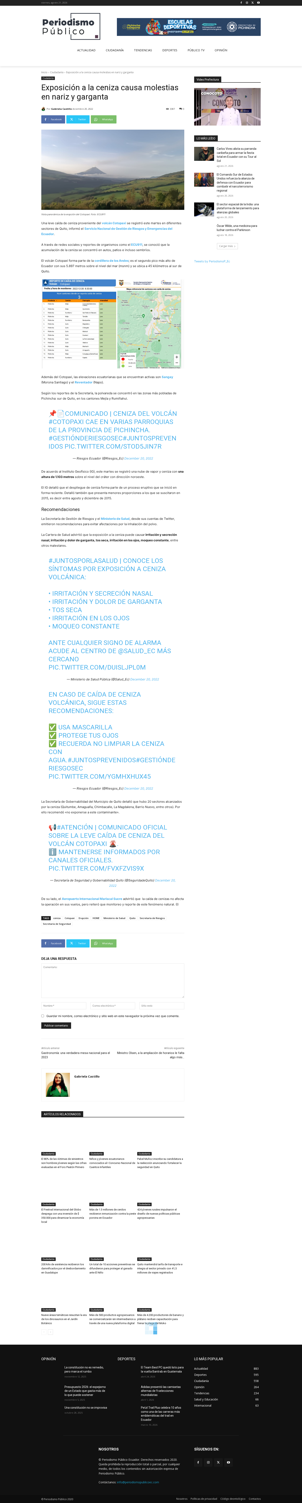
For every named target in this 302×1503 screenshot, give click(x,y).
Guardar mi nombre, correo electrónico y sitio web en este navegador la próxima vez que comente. (112, 1016)
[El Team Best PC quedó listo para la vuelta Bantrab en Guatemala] (128, 1373)
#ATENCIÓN (75, 827)
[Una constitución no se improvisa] (51, 1413)
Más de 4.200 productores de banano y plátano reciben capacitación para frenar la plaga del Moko (160, 1319)
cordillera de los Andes (112, 261)
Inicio (44, 72)
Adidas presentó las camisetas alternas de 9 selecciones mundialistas (161, 1391)
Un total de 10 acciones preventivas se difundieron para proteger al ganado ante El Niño (112, 1268)
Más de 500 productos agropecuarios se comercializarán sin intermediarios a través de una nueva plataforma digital (112, 1319)
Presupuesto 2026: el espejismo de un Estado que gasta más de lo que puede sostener (85, 1391)
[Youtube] (258, 3)
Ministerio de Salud (115, 519)
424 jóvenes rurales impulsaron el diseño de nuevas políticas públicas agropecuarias (158, 1213)
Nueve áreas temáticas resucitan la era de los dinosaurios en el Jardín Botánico (64, 1319)
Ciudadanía (56, 72)
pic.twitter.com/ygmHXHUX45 (99, 776)
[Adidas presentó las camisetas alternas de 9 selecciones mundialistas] (128, 1392)
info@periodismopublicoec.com (138, 1482)
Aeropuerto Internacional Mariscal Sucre (92, 899)
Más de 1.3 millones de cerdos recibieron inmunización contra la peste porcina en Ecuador (112, 1213)
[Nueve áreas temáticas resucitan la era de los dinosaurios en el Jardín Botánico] (64, 1295)
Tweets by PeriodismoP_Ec (212, 261)
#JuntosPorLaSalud (83, 561)
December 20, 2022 (138, 458)
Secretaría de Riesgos (152, 918)
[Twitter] (252, 3)
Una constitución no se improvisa (86, 1407)
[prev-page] (43, 1332)
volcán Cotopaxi (114, 223)
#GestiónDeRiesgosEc (85, 438)
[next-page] (50, 1332)
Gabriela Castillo (61, 108)
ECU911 (136, 245)
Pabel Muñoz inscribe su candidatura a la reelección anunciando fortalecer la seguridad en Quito (160, 1163)
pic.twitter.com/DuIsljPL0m (97, 667)
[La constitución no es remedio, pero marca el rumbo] (51, 1373)
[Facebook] (241, 3)
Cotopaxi (70, 918)
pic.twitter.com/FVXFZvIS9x (96, 868)
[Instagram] (247, 3)
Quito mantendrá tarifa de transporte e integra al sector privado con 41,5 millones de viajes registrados (159, 1268)
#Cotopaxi (66, 422)
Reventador (83, 382)
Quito (132, 918)
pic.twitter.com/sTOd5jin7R (113, 446)
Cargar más (226, 246)
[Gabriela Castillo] (44, 109)
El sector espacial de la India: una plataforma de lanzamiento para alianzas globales (238, 208)
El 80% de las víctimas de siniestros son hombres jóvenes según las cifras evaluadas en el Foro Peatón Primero (63, 1163)
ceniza (57, 918)
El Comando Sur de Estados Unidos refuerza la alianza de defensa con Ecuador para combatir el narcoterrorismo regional (236, 182)
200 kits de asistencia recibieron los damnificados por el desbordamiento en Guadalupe (63, 1268)
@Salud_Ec (136, 651)
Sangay (167, 377)
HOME (96, 918)
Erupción (84, 918)
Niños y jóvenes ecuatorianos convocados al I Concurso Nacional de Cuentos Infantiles (112, 1163)
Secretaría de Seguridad (57, 923)
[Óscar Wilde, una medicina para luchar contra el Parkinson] (204, 231)
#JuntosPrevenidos (102, 760)
